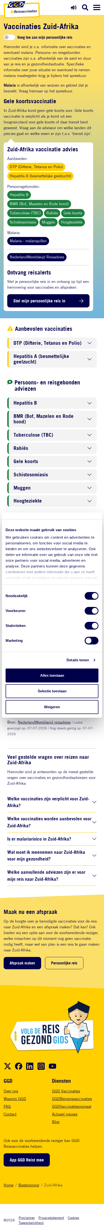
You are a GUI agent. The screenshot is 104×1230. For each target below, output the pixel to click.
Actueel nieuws (64, 1114)
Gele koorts (73, 213)
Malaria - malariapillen (28, 241)
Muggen (48, 222)
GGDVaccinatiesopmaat (71, 1106)
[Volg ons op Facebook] (18, 1066)
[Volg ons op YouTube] (52, 1066)
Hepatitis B (19, 194)
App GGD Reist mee (27, 1159)
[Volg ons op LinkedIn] (30, 1066)
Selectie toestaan (52, 691)
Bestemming (28, 1185)
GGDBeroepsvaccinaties (72, 1098)
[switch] (91, 611)
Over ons (11, 1091)
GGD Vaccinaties (66, 1091)
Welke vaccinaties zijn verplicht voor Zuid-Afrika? (48, 802)
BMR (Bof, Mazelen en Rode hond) (39, 204)
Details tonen (78, 660)
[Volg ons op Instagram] (41, 1066)
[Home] (22, 10)
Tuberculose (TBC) (25, 213)
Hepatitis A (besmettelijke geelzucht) (40, 176)
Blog (55, 1122)
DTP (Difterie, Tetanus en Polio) (36, 167)
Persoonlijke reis (64, 963)
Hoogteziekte (71, 222)
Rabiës (52, 213)
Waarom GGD (15, 1098)
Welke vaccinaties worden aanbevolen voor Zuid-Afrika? (49, 822)
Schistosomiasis (23, 222)
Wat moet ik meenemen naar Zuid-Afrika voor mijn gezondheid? (46, 855)
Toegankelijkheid (31, 1223)
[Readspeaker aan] (74, 7)
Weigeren (52, 707)
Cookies (73, 1218)
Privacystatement (51, 1218)
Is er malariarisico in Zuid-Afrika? (39, 838)
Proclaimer (27, 1218)
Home (9, 1185)
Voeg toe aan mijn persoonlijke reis (44, 37)
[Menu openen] (96, 7)
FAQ (7, 1106)
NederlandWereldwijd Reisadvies (37, 257)
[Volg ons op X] (7, 1066)
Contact (10, 1114)
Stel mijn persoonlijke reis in (39, 300)
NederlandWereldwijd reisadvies (44, 722)
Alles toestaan (52, 675)
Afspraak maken (22, 963)
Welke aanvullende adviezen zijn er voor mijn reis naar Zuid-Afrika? (46, 875)
